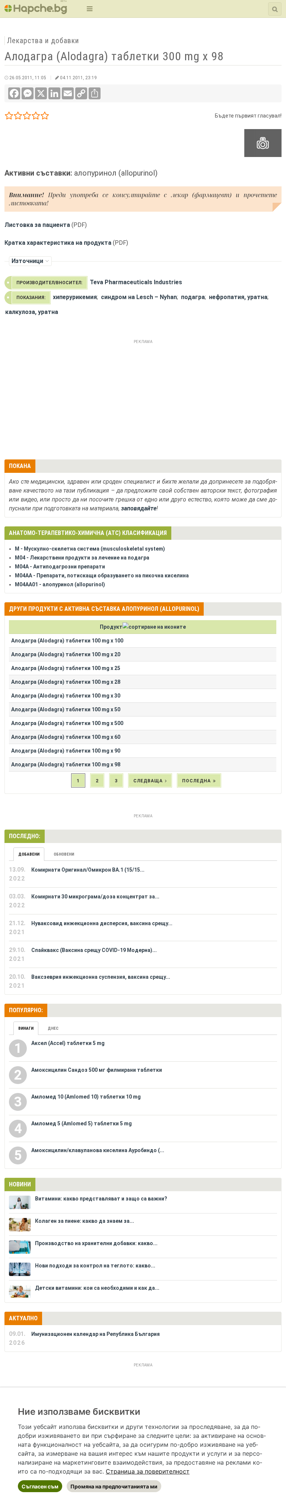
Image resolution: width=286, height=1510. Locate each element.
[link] (148, 1471)
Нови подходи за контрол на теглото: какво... (95, 1266)
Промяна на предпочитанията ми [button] (114, 1486)
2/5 (18, 117)
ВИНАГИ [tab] (26, 1028)
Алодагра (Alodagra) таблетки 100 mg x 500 (67, 723)
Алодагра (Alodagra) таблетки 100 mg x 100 (67, 641)
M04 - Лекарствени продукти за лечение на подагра (82, 558)
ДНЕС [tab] (53, 1028)
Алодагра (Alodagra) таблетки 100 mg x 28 (65, 682)
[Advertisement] (143, 398)
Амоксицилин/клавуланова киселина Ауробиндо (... (97, 1150)
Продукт (111, 627)
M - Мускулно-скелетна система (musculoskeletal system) (90, 549)
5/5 (45, 117)
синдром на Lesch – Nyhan (139, 297)
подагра (193, 297)
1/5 (9, 117)
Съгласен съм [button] (40, 1486)
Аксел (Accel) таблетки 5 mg (68, 1043)
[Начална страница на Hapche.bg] (35, 12)
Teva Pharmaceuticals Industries (136, 282)
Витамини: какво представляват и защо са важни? (101, 1199)
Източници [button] (27, 261)
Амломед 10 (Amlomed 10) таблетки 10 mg (86, 1097)
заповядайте (138, 508)
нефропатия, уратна (238, 297)
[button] (89, 9)
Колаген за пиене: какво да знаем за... (84, 1221)
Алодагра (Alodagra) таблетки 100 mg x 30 (65, 696)
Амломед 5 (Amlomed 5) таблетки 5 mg (81, 1123)
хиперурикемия (75, 297)
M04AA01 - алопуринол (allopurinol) (60, 584)
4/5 (36, 117)
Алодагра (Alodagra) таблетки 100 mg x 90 (65, 751)
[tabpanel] (143, 927)
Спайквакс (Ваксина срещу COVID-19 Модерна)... (94, 950)
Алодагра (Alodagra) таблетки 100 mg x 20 (65, 654)
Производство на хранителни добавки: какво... (96, 1243)
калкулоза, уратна (31, 311)
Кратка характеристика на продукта (57, 242)
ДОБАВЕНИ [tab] (28, 854)
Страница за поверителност (148, 1471)
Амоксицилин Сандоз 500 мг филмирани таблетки (96, 1070)
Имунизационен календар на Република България (95, 1334)
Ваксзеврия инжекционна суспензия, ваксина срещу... (100, 977)
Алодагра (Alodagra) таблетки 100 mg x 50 (65, 709)
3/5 (27, 117)
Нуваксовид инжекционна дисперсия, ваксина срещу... (101, 923)
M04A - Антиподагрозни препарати (60, 567)
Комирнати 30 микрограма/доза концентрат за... (95, 897)
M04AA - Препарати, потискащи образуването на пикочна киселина (102, 575)
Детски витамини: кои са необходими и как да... (97, 1288)
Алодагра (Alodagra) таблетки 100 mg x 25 (65, 668)
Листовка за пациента (37, 224)
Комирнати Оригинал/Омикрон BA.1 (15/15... (87, 870)
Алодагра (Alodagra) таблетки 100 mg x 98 (65, 764)
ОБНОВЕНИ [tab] (64, 854)
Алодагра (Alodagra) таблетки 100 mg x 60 (65, 737)
